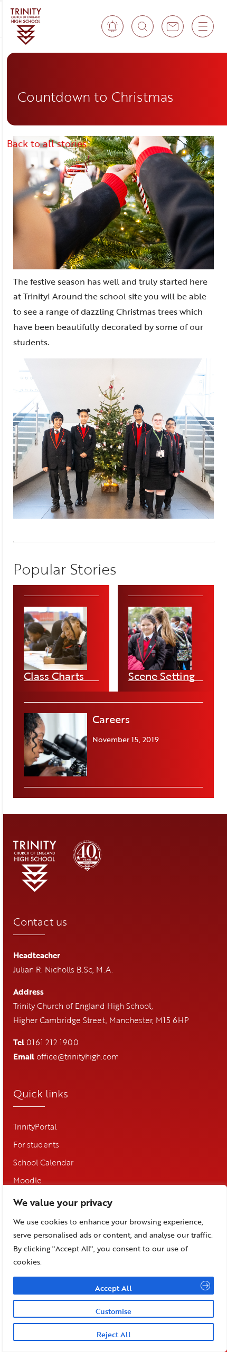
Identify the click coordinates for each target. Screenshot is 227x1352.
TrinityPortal (34, 1126)
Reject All (114, 1334)
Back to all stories (47, 143)
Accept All (113, 1287)
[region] (113, 1268)
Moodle (27, 1180)
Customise (113, 1311)
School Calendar (43, 1162)
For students (36, 1144)
